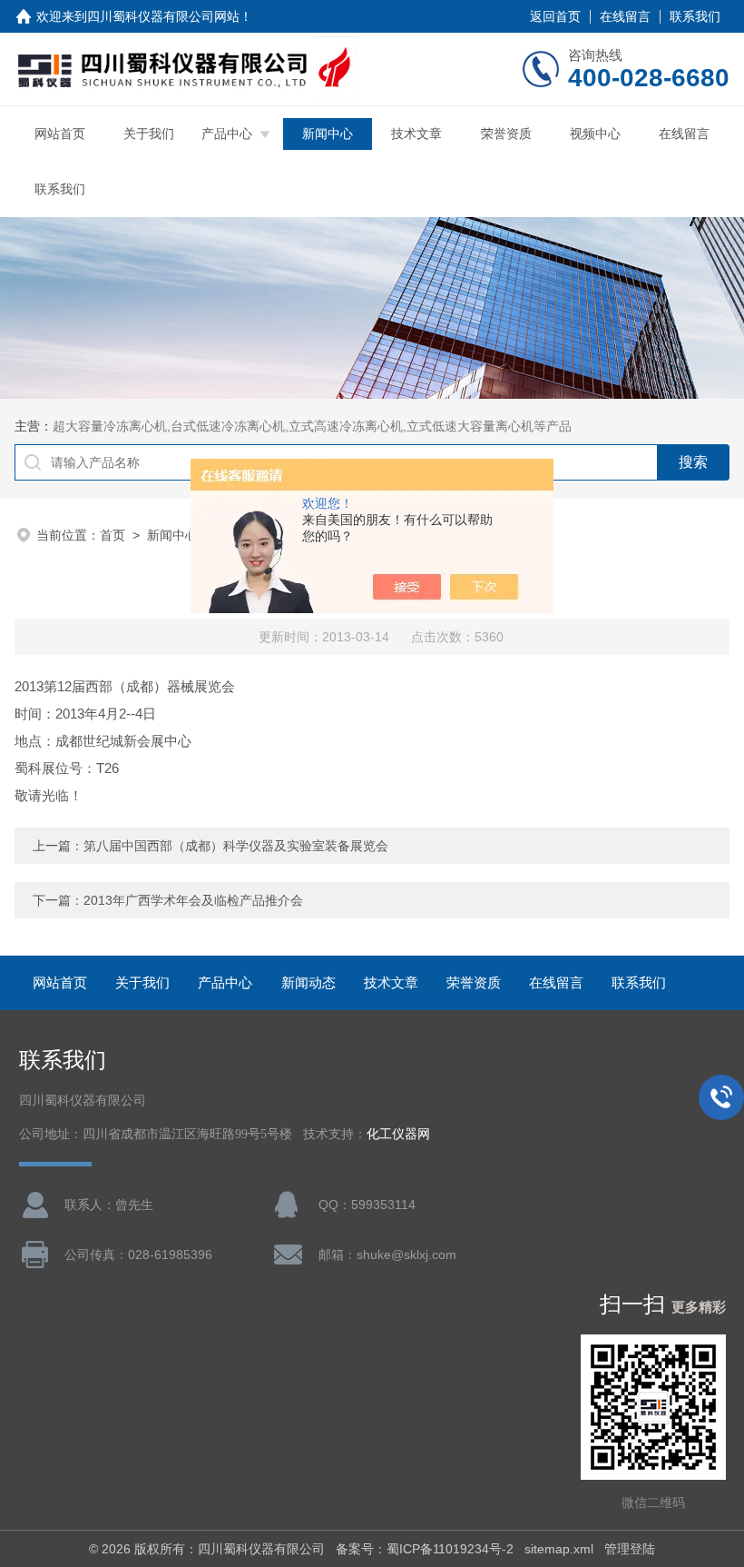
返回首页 (555, 16)
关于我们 (148, 133)
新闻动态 (308, 982)
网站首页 (59, 133)
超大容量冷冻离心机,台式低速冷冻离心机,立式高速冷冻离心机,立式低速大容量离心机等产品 (312, 426)
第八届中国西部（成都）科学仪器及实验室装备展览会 (235, 845)
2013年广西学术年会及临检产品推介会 (193, 900)
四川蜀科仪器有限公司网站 (163, 16)
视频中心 (595, 133)
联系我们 (695, 16)
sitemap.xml (558, 1549)
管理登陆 (629, 1549)
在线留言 (625, 16)
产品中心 (226, 133)
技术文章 (416, 133)
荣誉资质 (506, 133)
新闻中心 (327, 133)
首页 (112, 535)
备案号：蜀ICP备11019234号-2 (425, 1549)
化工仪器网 (398, 1134)
